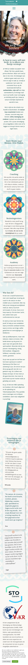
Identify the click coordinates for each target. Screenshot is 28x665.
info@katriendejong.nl (12, 4)
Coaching (14, 174)
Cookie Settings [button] (6, 661)
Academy (14, 262)
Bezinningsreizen (14, 218)
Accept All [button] (15, 661)
